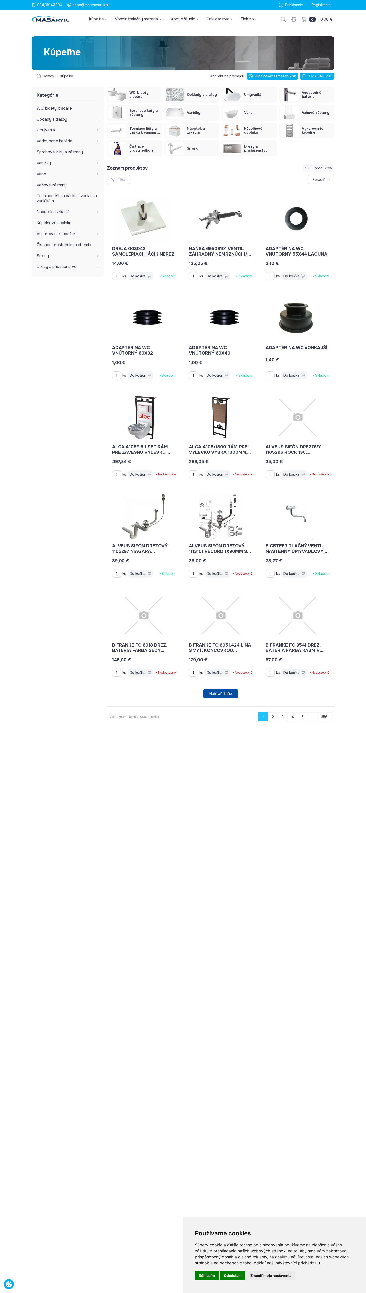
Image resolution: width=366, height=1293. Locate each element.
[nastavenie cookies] (9, 1284)
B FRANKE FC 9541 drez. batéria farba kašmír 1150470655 (293, 650)
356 (324, 717)
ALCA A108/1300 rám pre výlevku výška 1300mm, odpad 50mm (218, 452)
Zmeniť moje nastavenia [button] (270, 1275)
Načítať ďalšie (220, 693)
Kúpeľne (66, 76)
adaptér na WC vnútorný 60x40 (209, 350)
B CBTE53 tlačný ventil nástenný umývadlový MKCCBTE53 (295, 551)
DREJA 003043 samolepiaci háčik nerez (143, 251)
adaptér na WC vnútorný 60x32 (132, 350)
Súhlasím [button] (207, 1275)
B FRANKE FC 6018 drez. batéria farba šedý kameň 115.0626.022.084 (139, 650)
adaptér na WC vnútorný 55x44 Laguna (296, 251)
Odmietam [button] (233, 1275)
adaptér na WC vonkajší (296, 347)
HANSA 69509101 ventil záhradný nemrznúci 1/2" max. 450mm (220, 254)
